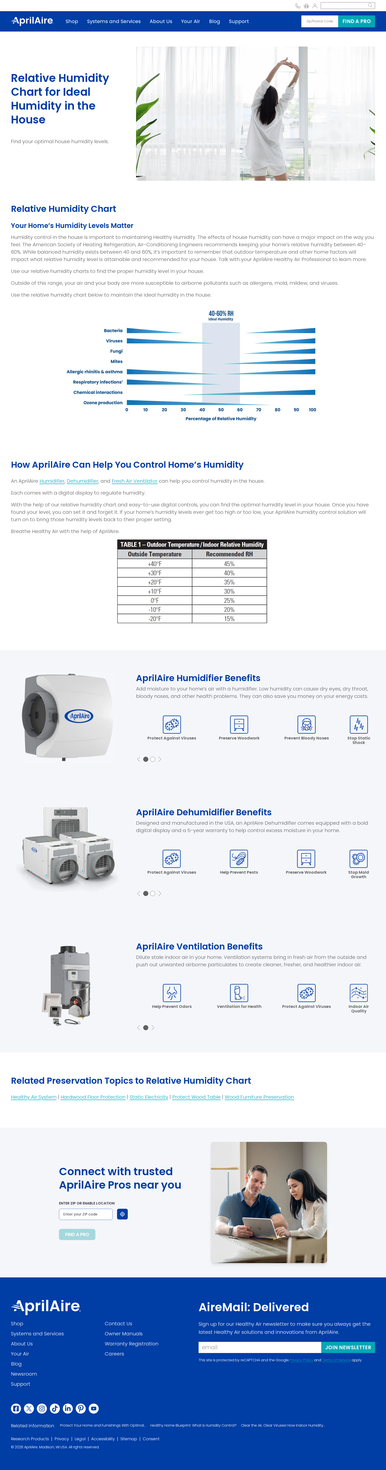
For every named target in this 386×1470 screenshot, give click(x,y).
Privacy (62, 1439)
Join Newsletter (348, 1347)
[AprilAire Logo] (32, 21)
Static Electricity (149, 1097)
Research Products (30, 1439)
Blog (214, 21)
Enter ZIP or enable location (87, 1203)
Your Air (190, 21)
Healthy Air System (34, 1097)
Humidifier (52, 481)
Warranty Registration (131, 1343)
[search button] (370, 5)
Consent (151, 1439)
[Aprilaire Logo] (46, 1307)
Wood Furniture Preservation (259, 1097)
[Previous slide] (138, 759)
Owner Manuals (124, 1333)
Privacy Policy (301, 1360)
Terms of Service (336, 1360)
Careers (114, 1353)
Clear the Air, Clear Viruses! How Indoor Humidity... (283, 1425)
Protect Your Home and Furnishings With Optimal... (103, 1425)
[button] (145, 759)
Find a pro (356, 21)
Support (239, 21)
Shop (72, 21)
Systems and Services (114, 21)
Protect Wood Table (196, 1097)
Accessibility (103, 1439)
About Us (161, 21)
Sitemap (128, 1439)
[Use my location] (122, 1214)
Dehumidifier (82, 481)
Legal (80, 1439)
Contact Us (118, 1323)
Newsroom (24, 1373)
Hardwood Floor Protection (93, 1097)
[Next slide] (159, 759)
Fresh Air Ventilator (134, 481)
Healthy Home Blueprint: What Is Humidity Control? (193, 1425)
